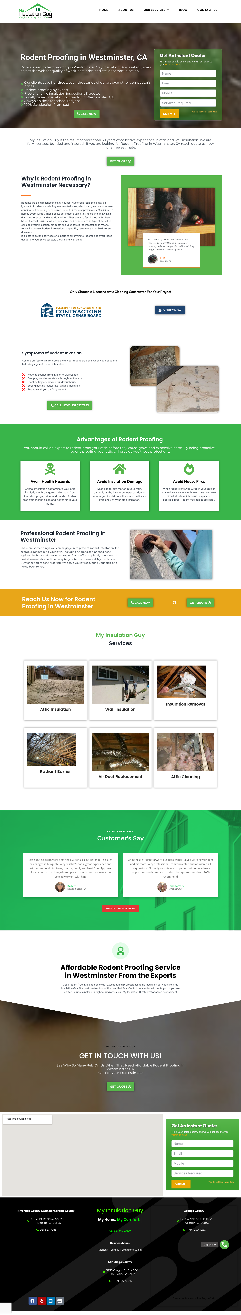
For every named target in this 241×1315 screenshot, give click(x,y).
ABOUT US (126, 10)
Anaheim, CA (176, 889)
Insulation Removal (185, 704)
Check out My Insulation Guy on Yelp (194, 1298)
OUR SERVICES (155, 10)
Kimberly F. (177, 885)
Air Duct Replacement (120, 776)
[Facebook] (33, 1301)
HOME (104, 10)
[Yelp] (42, 1301)
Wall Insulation (120, 709)
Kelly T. (71, 885)
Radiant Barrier (55, 771)
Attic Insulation (55, 709)
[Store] (60, 1301)
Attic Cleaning (185, 776)
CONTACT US (207, 10)
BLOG (183, 10)
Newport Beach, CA (76, 889)
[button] (224, 1244)
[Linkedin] (51, 1301)
